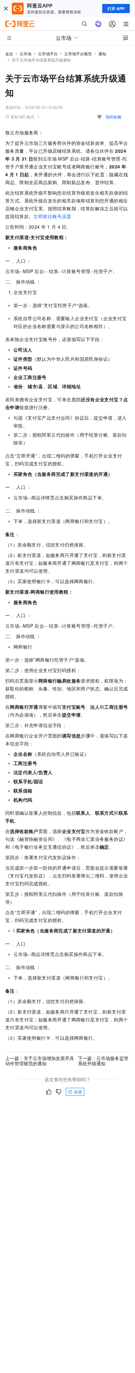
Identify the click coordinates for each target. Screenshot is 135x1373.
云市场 (25, 53)
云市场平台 (48, 53)
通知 (102, 53)
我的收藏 (113, 116)
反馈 (78, 1091)
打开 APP (116, 8)
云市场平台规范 (78, 53)
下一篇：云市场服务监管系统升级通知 (103, 1061)
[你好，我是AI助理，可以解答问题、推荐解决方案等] (98, 24)
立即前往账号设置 (52, 216)
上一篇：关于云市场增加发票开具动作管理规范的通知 (39, 1061)
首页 (9, 54)
